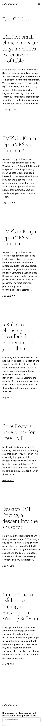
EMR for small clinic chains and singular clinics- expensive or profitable (21, 49)
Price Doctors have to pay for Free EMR (18, 432)
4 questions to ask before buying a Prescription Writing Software (21, 606)
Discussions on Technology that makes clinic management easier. (19, 714)
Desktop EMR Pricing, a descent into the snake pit (20, 518)
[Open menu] (39, 4)
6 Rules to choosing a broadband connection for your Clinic (18, 336)
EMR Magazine (10, 4)
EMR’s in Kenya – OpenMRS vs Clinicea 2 (21, 144)
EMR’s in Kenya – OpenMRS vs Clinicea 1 (21, 237)
